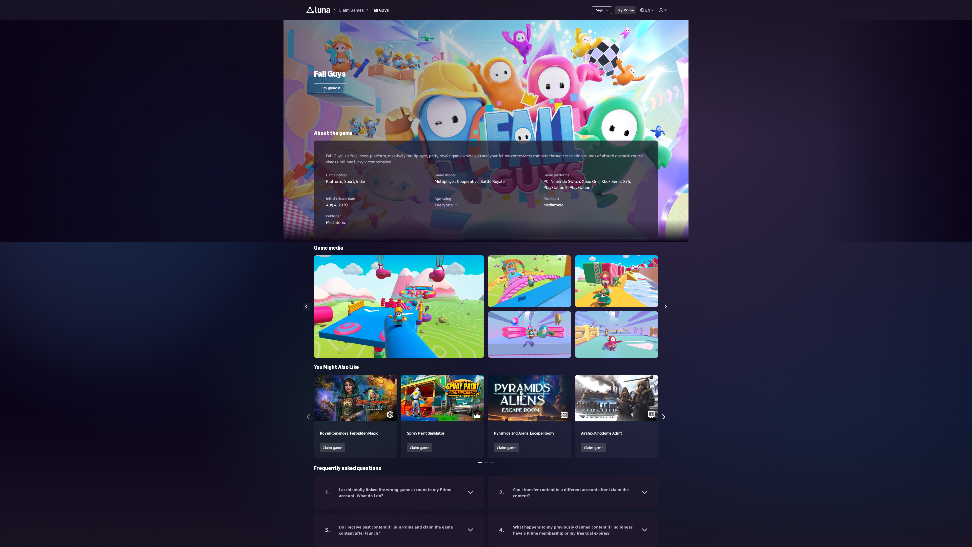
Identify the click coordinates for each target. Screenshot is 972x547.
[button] (399, 306)
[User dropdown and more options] (663, 10)
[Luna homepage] (318, 11)
